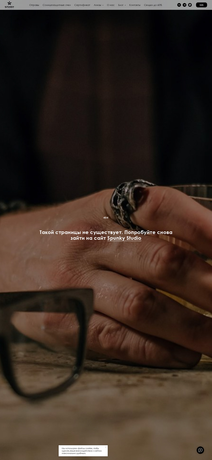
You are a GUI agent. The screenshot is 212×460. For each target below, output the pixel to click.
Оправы (34, 4)
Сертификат (82, 4)
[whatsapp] (190, 5)
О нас (111, 4)
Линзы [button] (98, 4)
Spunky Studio (124, 238)
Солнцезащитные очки (57, 4)
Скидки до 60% (153, 4)
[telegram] (184, 5)
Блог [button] (121, 4)
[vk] (179, 5)
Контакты (134, 4)
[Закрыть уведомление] (106, 447)
